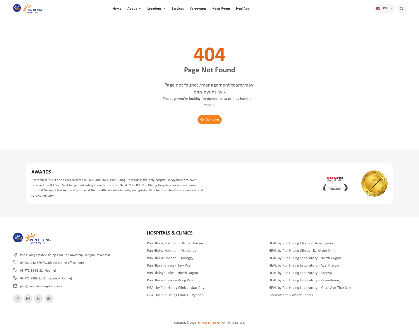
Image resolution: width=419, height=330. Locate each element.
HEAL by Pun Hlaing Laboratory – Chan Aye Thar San (310, 288)
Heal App (243, 8)
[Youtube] (49, 298)
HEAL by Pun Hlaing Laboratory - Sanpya (300, 273)
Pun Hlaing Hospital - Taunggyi (170, 258)
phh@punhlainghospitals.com (41, 286)
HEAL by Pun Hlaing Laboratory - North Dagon (305, 258)
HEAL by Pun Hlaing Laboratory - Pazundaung (304, 280)
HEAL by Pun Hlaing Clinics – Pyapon (175, 295)
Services (178, 8)
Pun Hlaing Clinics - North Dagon (172, 273)
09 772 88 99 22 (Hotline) (38, 270)
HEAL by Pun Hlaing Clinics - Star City (175, 288)
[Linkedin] (38, 298)
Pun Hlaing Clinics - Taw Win (169, 266)
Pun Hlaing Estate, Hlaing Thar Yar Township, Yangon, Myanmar (65, 255)
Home (117, 8)
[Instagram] (28, 298)
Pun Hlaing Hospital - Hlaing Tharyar (175, 243)
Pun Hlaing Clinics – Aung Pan (170, 280)
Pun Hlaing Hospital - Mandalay (171, 251)
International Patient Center (291, 295)
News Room (221, 8)
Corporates (198, 8)
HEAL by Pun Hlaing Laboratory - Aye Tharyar (304, 266)
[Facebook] (17, 298)
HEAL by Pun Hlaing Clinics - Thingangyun (301, 243)
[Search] (401, 8)
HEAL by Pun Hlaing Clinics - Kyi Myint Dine (302, 251)
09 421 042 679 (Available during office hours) (53, 263)
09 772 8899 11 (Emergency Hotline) (46, 278)
